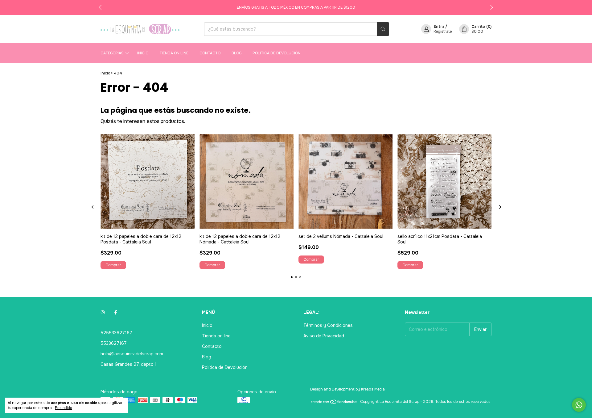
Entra (439, 26)
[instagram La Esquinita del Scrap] (103, 312)
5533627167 (114, 343)
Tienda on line (173, 53)
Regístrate (443, 31)
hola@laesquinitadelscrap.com (132, 354)
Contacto (209, 53)
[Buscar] (383, 29)
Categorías (112, 53)
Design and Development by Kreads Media (347, 389)
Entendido (63, 408)
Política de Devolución (277, 53)
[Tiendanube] (334, 403)
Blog (236, 53)
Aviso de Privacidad (323, 336)
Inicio (142, 53)
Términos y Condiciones (328, 325)
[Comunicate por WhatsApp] (579, 405)
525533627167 (116, 333)
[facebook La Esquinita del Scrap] (115, 312)
